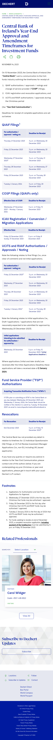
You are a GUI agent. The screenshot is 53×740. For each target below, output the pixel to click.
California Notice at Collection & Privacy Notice (26, 717)
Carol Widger (16, 593)
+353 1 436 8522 (19, 598)
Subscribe (26, 651)
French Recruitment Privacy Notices (26, 725)
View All (26, 616)
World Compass (26, 693)
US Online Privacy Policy (26, 708)
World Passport (26, 696)
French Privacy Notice (26, 723)
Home (4, 14)
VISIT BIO (10, 603)
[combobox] (25, 550)
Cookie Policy (26, 711)
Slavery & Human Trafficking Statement (26, 728)
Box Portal (24, 690)
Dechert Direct (26, 687)
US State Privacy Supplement (26, 720)
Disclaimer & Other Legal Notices (26, 706)
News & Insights (15, 14)
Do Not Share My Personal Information (26, 731)
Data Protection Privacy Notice (26, 714)
